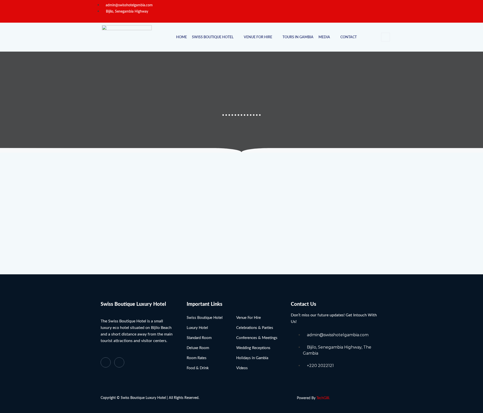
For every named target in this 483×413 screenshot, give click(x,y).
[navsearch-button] (385, 37)
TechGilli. (323, 398)
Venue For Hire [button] (258, 37)
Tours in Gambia (298, 37)
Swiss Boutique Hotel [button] (212, 37)
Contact (348, 37)
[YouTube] (379, 11)
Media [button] (324, 37)
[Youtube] (119, 362)
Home (181, 37)
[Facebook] (370, 11)
